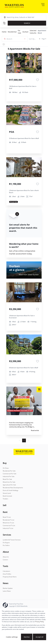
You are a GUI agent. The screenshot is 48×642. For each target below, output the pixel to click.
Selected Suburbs (33, 31)
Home (4, 32)
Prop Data (20, 604)
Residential (12, 32)
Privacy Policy (39, 622)
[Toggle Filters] (4, 23)
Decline (27, 637)
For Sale (19, 31)
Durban (25, 32)
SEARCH (27, 23)
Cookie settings (12, 637)
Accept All (39, 637)
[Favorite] (37, 79)
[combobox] (17, 17)
